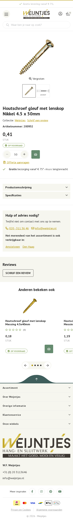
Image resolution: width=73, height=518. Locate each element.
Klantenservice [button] (12, 414)
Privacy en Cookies (21, 509)
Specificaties (13, 195)
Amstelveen (12, 246)
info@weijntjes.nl (13, 478)
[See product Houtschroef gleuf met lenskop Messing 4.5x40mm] (29, 306)
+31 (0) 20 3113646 (15, 472)
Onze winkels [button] (11, 423)
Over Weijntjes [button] (12, 396)
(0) (24, 330)
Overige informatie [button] (14, 405)
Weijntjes (20, 120)
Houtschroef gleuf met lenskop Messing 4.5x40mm (25, 322)
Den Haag (28, 246)
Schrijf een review (37, 120)
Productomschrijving (18, 187)
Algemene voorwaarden (49, 509)
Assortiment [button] (10, 387)
